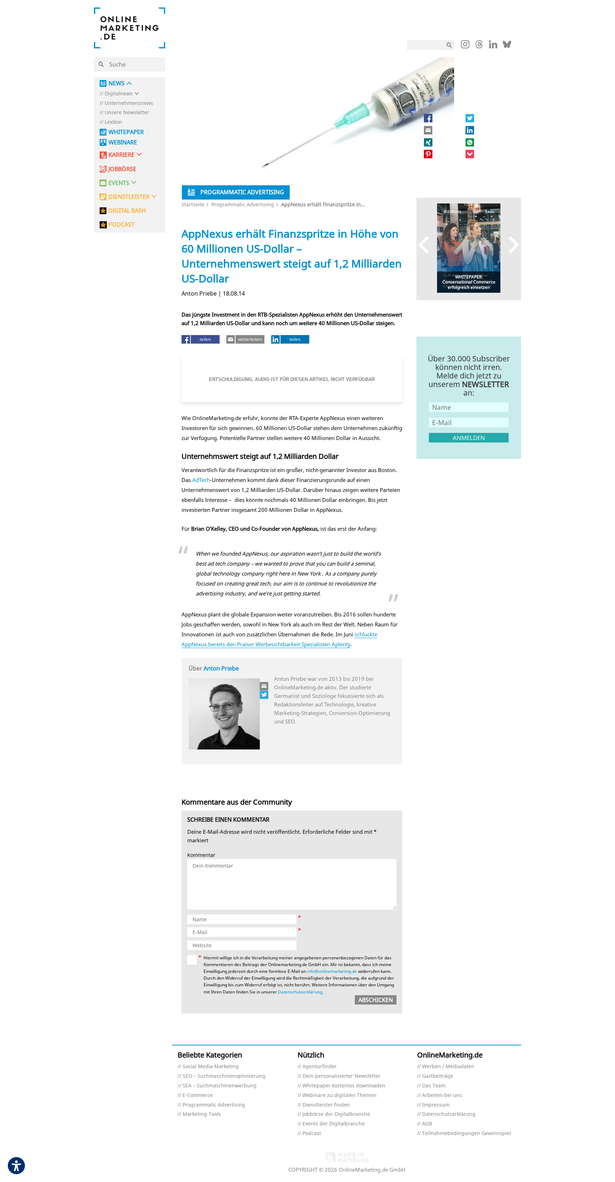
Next (510, 244)
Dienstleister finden (326, 1105)
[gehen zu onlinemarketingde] (465, 46)
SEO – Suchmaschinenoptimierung (224, 1076)
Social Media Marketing (211, 1067)
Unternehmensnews (129, 103)
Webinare (123, 142)
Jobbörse (122, 169)
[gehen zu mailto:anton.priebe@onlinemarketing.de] (264, 686)
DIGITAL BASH (127, 210)
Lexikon (113, 122)
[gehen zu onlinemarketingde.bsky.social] (507, 46)
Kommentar (201, 855)
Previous (427, 244)
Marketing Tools (202, 1114)
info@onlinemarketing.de (332, 971)
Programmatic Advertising (242, 204)
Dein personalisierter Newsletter (341, 1076)
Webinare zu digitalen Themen (340, 1095)
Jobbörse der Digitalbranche (336, 1114)
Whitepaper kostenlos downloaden (344, 1086)
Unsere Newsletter (127, 113)
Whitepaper (126, 132)
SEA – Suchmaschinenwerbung (220, 1086)
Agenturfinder (320, 1067)
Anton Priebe (221, 668)
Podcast (312, 1133)
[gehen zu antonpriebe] (264, 694)
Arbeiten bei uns (442, 1095)
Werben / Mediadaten (448, 1067)
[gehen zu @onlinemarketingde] (479, 46)
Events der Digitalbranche (334, 1124)
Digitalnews (119, 94)
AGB (427, 1124)
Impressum (436, 1105)
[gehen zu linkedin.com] (493, 46)
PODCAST (122, 224)
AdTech (201, 479)
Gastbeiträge (437, 1076)
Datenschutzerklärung (300, 992)
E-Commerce (198, 1095)
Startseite (193, 204)
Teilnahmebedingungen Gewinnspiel (466, 1133)
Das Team (434, 1086)
